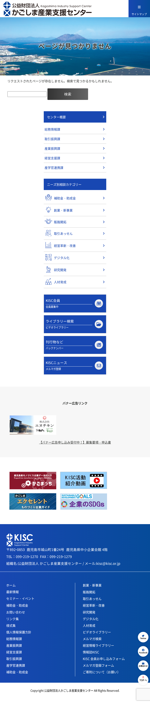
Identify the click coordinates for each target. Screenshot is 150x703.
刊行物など (54, 344)
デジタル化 (90, 618)
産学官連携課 (54, 167)
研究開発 (89, 612)
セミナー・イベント (20, 598)
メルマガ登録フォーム (98, 665)
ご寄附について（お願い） (101, 672)
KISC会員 (53, 303)
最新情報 (12, 591)
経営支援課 (52, 158)
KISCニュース (56, 365)
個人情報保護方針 (18, 632)
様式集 (11, 625)
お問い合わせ (15, 612)
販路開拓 (89, 592)
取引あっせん (92, 598)
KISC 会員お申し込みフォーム (104, 658)
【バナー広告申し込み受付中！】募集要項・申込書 (75, 442)
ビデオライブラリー (97, 632)
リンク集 (12, 618)
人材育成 (89, 625)
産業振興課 (52, 148)
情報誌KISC (91, 652)
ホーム (11, 585)
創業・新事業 (92, 585)
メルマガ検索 (92, 638)
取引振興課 (52, 138)
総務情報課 (52, 129)
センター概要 (56, 117)
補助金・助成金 (17, 605)
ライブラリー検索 (60, 324)
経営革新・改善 (94, 605)
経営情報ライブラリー (98, 645)
